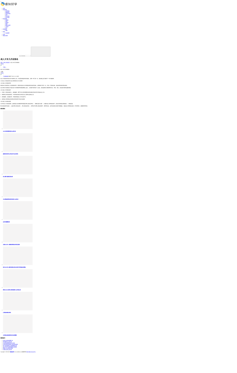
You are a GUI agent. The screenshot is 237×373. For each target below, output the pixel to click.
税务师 (6, 22)
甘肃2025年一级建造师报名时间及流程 (11, 244)
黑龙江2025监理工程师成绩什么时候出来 (12, 289)
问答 (4, 34)
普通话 (6, 20)
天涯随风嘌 (5, 76)
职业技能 (5, 18)
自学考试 (7, 10)
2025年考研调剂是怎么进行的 (9, 131)
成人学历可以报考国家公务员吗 (10, 346)
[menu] (0, 1)
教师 (6, 23)
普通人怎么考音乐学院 (8, 348)
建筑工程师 (7, 25)
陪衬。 (4, 67)
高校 (6, 30)
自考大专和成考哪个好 (8, 340)
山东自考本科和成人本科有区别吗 (10, 344)
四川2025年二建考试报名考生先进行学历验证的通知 (14, 267)
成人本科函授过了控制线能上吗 (10, 345)
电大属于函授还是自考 (8, 176)
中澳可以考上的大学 (7, 349)
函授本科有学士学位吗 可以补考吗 (10, 153)
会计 (6, 27)
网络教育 (7, 12)
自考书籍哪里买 (6, 221)
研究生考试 (7, 13)
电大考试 (7, 16)
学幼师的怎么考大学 (7, 341)
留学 (6, 14)
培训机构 (5, 29)
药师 (6, 21)
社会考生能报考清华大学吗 (9, 343)
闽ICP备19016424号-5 (31, 351)
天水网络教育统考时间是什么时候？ (11, 199)
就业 (4, 31)
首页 (4, 8)
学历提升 (5, 9)
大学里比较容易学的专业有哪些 (10, 335)
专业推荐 (7, 32)
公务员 (6, 26)
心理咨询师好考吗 (7, 312)
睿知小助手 (5, 35)
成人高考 (7, 17)
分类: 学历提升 (6, 62)
